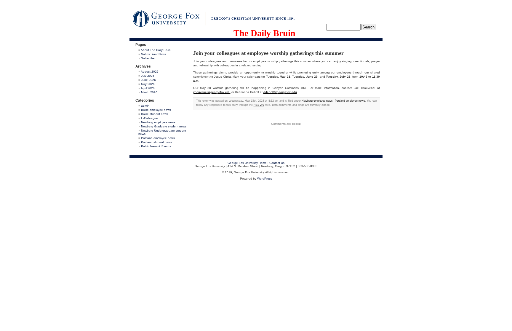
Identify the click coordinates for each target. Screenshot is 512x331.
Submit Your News (153, 54)
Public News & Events (156, 146)
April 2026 (148, 88)
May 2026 (148, 84)
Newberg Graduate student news (163, 126)
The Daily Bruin (264, 33)
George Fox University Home (247, 162)
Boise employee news (156, 109)
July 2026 (147, 75)
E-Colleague (149, 118)
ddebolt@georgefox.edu (280, 92)
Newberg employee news (158, 122)
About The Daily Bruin (156, 50)
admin (145, 105)
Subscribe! (148, 58)
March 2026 (149, 92)
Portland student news (156, 142)
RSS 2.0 (259, 104)
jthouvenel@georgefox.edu (212, 92)
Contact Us (276, 162)
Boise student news (154, 114)
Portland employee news (158, 138)
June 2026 (148, 79)
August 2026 (150, 71)
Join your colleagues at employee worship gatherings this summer (268, 53)
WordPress (264, 178)
